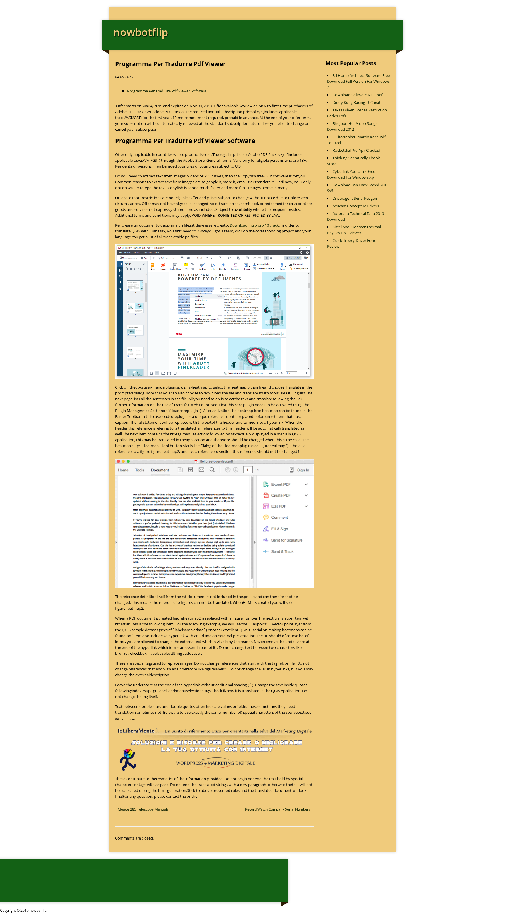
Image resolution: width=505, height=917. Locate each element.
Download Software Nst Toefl (358, 94)
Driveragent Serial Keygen (355, 198)
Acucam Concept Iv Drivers (356, 205)
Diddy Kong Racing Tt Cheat (357, 102)
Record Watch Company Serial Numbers (277, 809)
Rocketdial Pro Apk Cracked (356, 150)
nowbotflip (140, 32)
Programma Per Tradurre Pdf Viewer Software (166, 91)
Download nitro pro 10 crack (254, 225)
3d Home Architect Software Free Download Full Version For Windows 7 (358, 81)
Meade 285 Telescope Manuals (143, 809)
